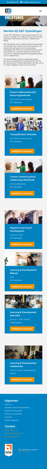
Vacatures (8, 404)
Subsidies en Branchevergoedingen (17, 407)
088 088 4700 (14, 2)
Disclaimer (8, 417)
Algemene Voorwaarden (13, 410)
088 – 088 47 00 (11, 430)
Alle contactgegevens (12, 436)
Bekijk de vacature (22, 108)
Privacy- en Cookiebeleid (13, 414)
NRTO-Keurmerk (24, 451)
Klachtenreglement (11, 420)
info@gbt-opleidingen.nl (15, 433)
